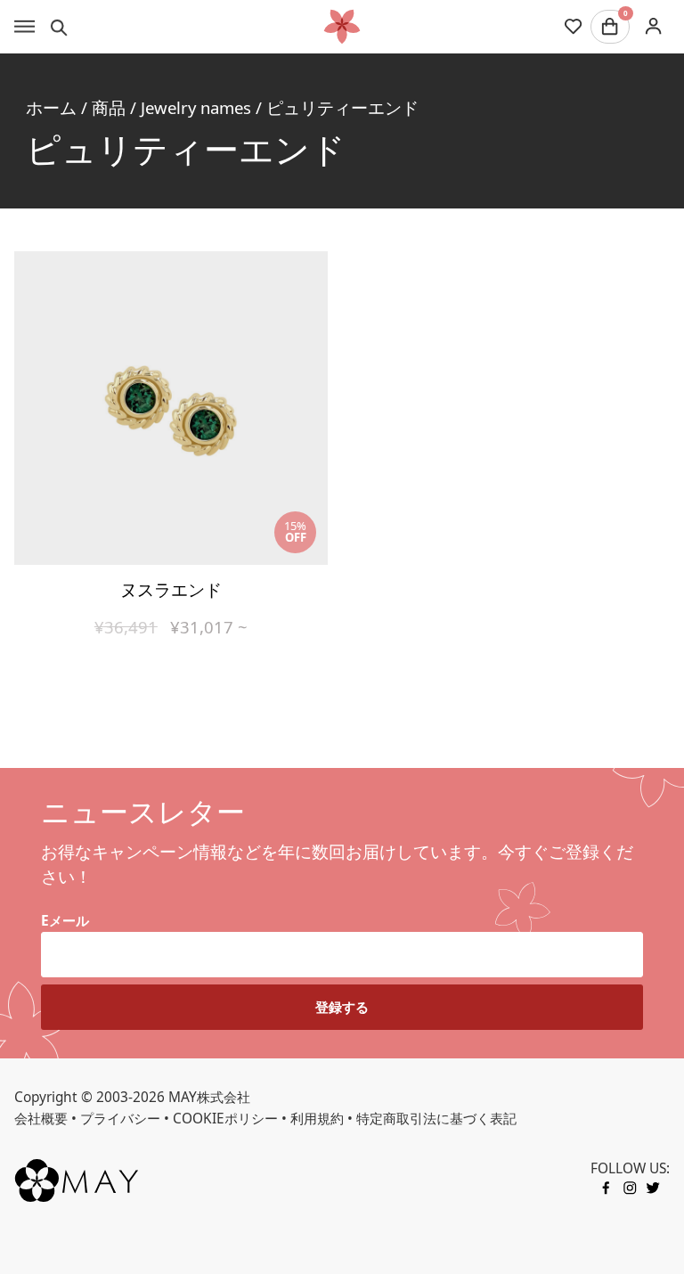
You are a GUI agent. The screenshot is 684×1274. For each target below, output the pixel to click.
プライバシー (120, 1118)
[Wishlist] (573, 26)
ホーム (51, 107)
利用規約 (317, 1118)
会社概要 (41, 1118)
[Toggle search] (59, 26)
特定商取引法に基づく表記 (436, 1118)
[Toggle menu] (24, 26)
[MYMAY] (341, 26)
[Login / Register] (653, 26)
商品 (109, 107)
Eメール (65, 920)
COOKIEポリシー (225, 1118)
